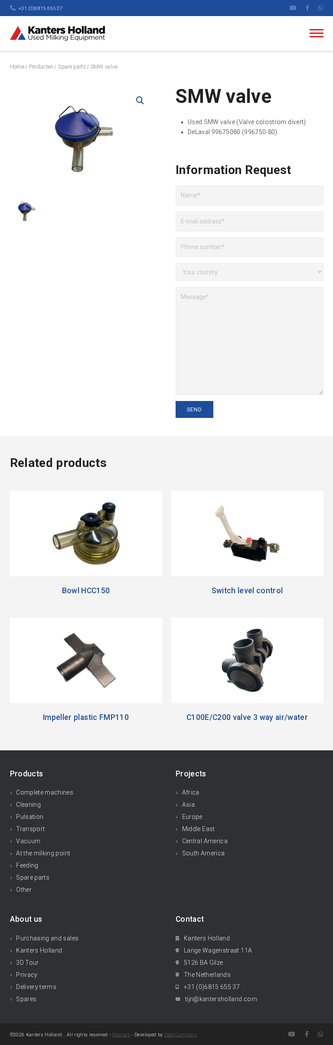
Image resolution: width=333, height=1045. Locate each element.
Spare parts (72, 67)
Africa (190, 792)
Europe (192, 816)
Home (17, 67)
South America (203, 853)
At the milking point (43, 853)
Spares (26, 999)
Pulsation (29, 816)
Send (194, 410)
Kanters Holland (39, 950)
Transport (30, 828)
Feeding (27, 865)
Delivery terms (36, 986)
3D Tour (27, 962)
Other (24, 889)
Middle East (198, 828)
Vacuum (28, 841)
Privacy (26, 974)
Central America (205, 841)
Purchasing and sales (47, 938)
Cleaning (28, 804)
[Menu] (316, 33)
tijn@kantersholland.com (221, 999)
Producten (41, 67)
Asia (188, 804)
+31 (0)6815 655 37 (40, 8)
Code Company (180, 1035)
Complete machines (44, 792)
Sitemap (121, 1035)
